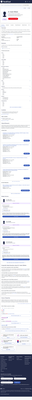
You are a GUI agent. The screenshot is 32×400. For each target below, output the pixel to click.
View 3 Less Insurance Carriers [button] (16, 107)
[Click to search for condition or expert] (28, 2)
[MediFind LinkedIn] (30, 388)
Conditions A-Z (3, 360)
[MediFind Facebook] (25, 388)
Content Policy (27, 364)
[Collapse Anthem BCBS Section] (30, 59)
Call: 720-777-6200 (5, 120)
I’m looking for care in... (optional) (6, 380)
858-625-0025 (5, 209)
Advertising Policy (27, 362)
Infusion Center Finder (4, 368)
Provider (18, 358)
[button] (30, 25)
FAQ (1, 370)
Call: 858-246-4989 (5, 114)
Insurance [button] (7, 25)
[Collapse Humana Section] (30, 89)
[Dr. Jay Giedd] (4, 222)
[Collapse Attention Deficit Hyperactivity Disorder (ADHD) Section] (30, 327)
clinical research (11, 34)
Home (2, 5)
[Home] (6, 1)
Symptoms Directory (4, 363)
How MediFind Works (4, 359)
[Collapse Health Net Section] (30, 86)
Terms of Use (27, 361)
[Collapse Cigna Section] (30, 80)
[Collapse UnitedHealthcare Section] (30, 100)
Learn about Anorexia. (11, 313)
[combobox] (16, 49)
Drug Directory (3, 367)
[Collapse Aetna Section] (30, 53)
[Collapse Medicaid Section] (30, 96)
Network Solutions (19, 359)
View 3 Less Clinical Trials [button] (16, 181)
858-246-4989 (14, 293)
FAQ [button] (29, 25)
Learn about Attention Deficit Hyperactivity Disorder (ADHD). (20, 328)
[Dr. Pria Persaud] (4, 242)
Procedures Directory (4, 364)
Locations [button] (12, 25)
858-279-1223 (5, 251)
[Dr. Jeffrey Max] (4, 200)
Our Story (2, 358)
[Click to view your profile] (26, 2)
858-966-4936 (5, 230)
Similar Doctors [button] (24, 25)
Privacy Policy (27, 360)
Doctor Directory (3, 362)
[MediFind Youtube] (28, 388)
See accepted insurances (6, 211)
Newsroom (10, 360)
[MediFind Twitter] (29, 388)
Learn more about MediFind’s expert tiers (24, 303)
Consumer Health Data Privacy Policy (28, 358)
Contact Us (2, 371)
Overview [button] (2, 25)
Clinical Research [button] (17, 25)
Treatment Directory (4, 366)
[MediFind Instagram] (26, 388)
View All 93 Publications (15, 193)
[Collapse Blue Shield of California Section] (30, 66)
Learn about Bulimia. (14, 321)
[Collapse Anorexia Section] (30, 312)
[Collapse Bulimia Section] (30, 319)
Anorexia (14, 275)
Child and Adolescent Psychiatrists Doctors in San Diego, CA (13, 5)
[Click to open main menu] (30, 2)
